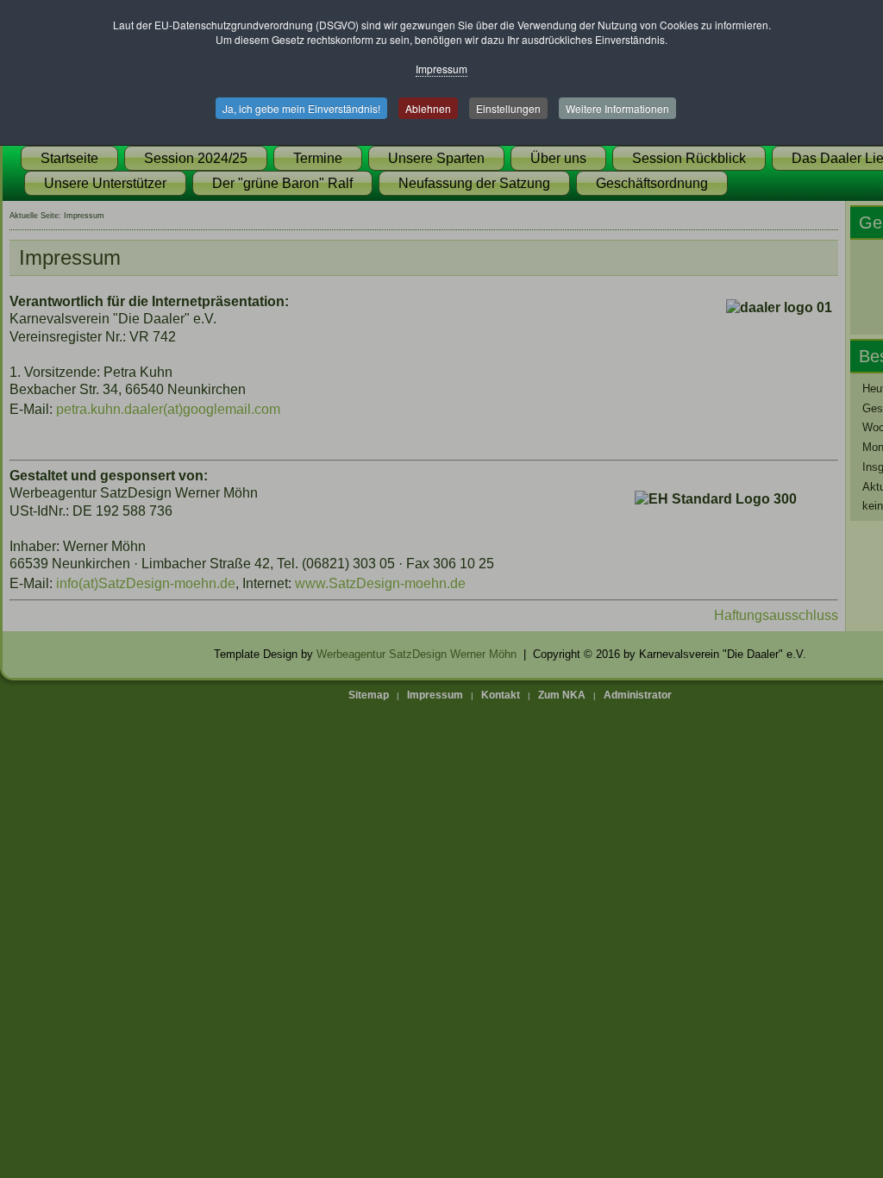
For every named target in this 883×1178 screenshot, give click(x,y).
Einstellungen (508, 108)
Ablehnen (428, 108)
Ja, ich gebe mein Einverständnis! (301, 108)
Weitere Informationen (617, 108)
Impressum (441, 68)
